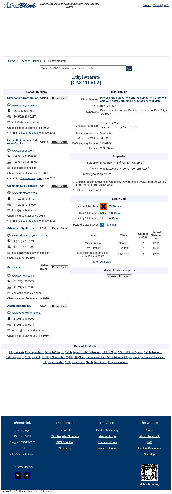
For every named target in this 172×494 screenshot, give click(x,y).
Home (11, 61)
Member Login (107, 436)
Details (117, 206)
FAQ (149, 442)
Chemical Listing (30, 61)
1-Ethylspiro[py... (35, 357)
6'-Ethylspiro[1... (74, 352)
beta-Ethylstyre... (155, 357)
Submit (157, 5)
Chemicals (64, 430)
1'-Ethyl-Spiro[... (133, 352)
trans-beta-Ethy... (96, 357)
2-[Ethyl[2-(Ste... (75, 357)
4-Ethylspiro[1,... (94, 352)
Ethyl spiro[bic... (34, 352)
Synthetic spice (138, 97)
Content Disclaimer (149, 448)
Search (147, 5)
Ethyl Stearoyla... (55, 357)
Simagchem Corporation (22, 98)
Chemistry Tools (107, 442)
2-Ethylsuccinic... (75, 362)
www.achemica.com (24, 275)
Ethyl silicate (16, 352)
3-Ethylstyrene (115, 357)
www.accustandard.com (26, 313)
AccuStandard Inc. (19, 305)
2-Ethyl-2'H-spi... (54, 352)
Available (106, 261)
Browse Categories (107, 448)
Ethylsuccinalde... (53, 362)
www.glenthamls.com (25, 193)
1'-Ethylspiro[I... (153, 352)
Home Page (22, 430)
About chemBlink (149, 436)
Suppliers (65, 448)
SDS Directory (64, 442)
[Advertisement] (86, 32)
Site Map (149, 454)
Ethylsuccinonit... (118, 362)
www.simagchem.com (25, 105)
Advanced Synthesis (20, 228)
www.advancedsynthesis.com (30, 235)
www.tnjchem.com (23, 150)
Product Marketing (107, 430)
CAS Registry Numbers (65, 436)
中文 (166, 5)
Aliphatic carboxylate (147, 101)
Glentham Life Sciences (22, 185)
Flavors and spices (112, 97)
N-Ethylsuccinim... (96, 362)
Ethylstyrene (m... (134, 357)
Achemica (13, 267)
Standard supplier (31, 132)
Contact (149, 430)
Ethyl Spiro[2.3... (114, 352)
